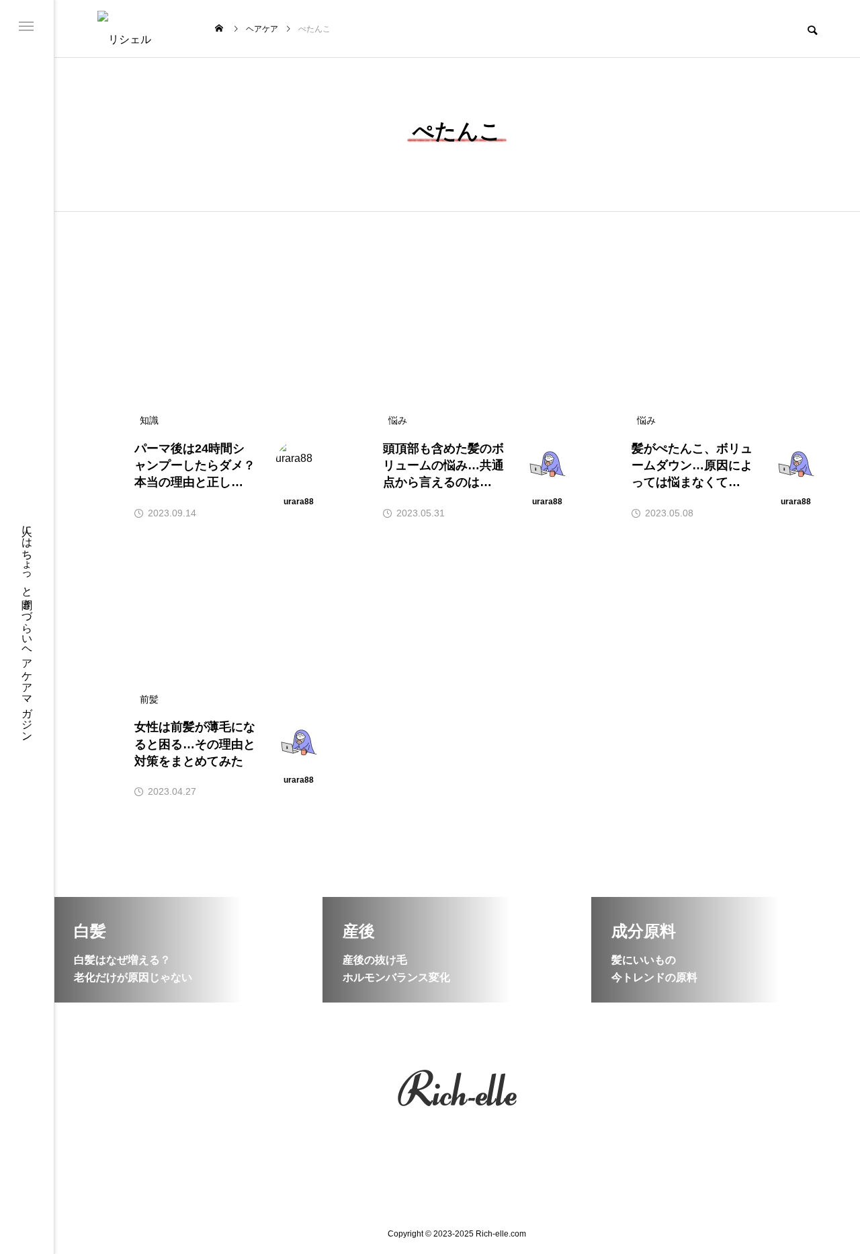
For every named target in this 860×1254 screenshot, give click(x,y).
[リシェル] (136, 28)
